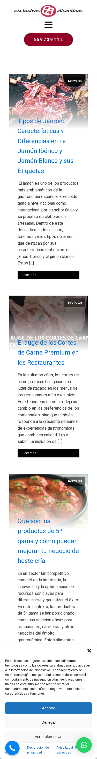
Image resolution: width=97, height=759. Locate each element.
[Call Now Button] (12, 748)
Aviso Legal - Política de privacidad (73, 750)
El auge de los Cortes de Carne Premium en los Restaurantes (48, 352)
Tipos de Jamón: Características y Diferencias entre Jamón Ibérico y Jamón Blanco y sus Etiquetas (45, 146)
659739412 (48, 39)
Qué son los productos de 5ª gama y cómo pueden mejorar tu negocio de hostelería (48, 541)
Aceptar (48, 708)
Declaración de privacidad (38, 750)
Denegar (48, 722)
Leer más (29, 275)
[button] (89, 650)
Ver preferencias (48, 736)
